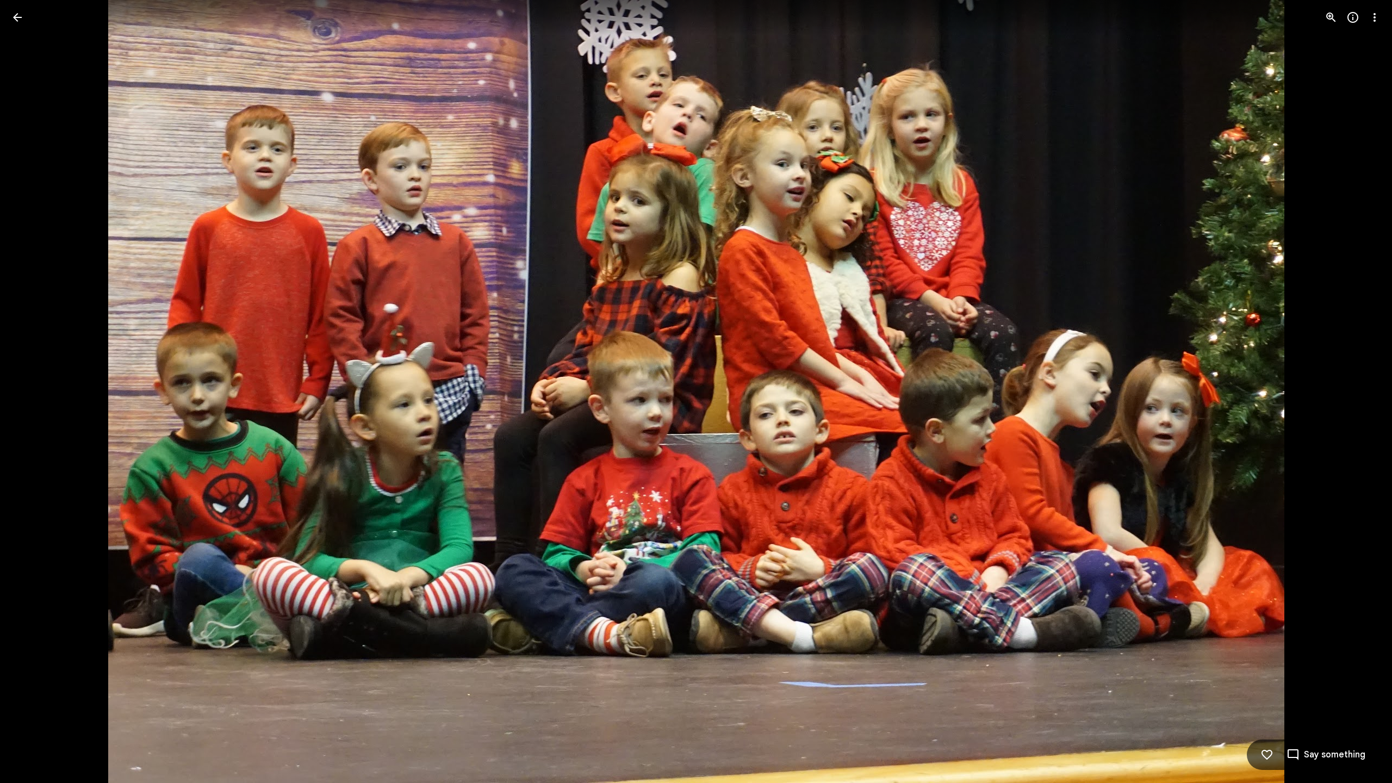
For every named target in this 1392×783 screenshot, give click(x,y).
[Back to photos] (17, 17)
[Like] (1266, 754)
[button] (30, 391)
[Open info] (1353, 17)
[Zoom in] (1331, 17)
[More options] (1374, 17)
